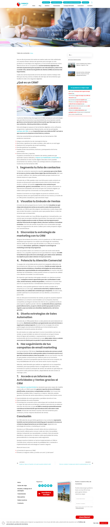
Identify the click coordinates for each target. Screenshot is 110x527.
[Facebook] (48, 485)
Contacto (20, 503)
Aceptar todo (104, 523)
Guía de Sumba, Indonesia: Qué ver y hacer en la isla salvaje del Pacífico (83, 73)
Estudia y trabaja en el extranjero (24, 490)
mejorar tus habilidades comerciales (47, 158)
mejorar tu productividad (28, 387)
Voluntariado (21, 494)
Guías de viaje (22, 485)
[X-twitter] (51, 485)
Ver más (96, 523)
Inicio (19, 482)
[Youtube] (45, 485)
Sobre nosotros (22, 500)
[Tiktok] (42, 485)
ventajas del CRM (22, 131)
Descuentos (21, 497)
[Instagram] (39, 485)
